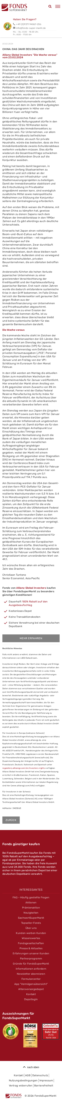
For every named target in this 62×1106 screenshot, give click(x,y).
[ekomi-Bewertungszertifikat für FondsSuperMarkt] (11, 1031)
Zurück (11, 820)
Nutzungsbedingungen (23, 1080)
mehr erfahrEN (31, 638)
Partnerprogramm (31, 958)
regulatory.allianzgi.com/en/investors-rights (23, 768)
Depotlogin (31, 999)
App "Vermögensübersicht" (31, 984)
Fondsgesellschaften (31, 943)
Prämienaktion (31, 907)
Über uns (31, 927)
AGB (28, 1075)
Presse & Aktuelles (31, 948)
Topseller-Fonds (31, 922)
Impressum (46, 1080)
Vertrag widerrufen (20, 1085)
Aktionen (31, 902)
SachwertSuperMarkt (31, 917)
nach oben (33, 1067)
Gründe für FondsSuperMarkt (31, 963)
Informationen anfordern (31, 968)
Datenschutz (40, 1075)
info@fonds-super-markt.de (31, 28)
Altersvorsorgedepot (31, 989)
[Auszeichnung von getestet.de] (50, 1031)
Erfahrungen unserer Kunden (31, 953)
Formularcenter (31, 978)
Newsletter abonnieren (31, 973)
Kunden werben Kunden (31, 933)
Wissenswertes (31, 938)
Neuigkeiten (31, 912)
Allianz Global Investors (31, 587)
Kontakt (31, 994)
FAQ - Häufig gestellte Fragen (31, 897)
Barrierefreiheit (43, 1085)
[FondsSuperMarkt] (14, 8)
